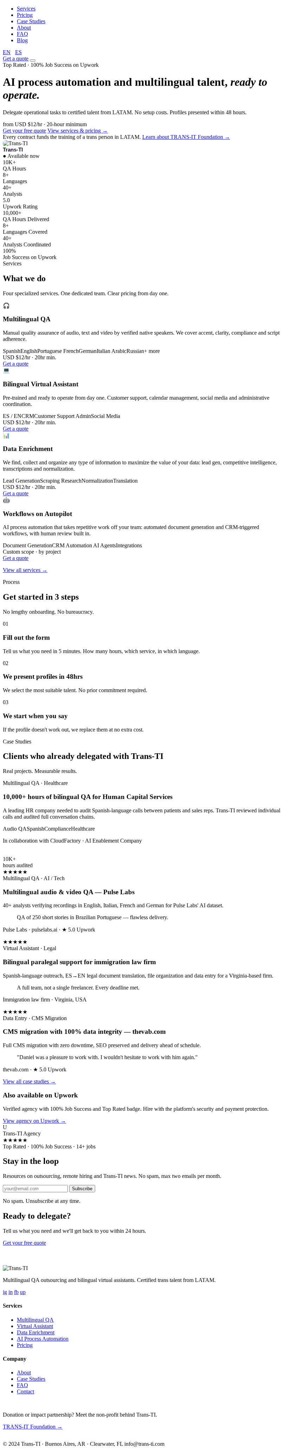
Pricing (25, 15)
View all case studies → (29, 1081)
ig (5, 1292)
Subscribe (82, 1188)
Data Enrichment (35, 1332)
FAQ (22, 34)
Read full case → (22, 853)
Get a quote (15, 59)
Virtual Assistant (35, 1326)
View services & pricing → (77, 131)
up (23, 1292)
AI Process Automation (42, 1339)
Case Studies (31, 21)
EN (7, 52)
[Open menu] (32, 60)
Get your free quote (24, 131)
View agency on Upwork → (34, 1121)
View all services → (25, 570)
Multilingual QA (35, 1320)
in (10, 1292)
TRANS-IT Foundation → (33, 1427)
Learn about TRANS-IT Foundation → (186, 137)
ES (18, 52)
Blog (22, 40)
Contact (25, 1391)
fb (16, 1292)
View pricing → (65, 1243)
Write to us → (52, 1438)
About (24, 28)
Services (26, 9)
